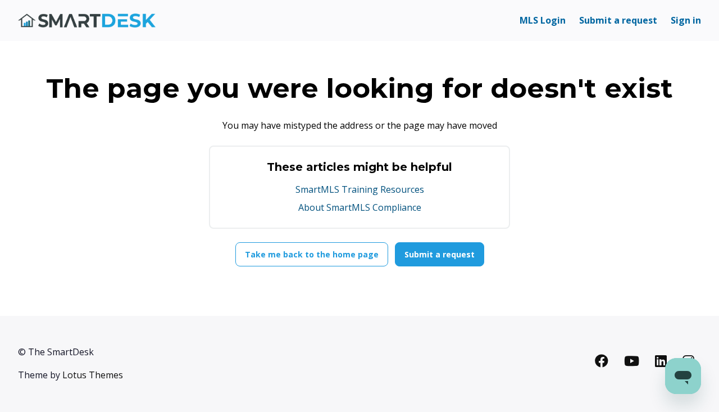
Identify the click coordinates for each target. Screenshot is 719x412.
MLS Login (543, 20)
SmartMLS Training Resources (359, 189)
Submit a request (618, 20)
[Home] (87, 20)
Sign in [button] (686, 20)
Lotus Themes (92, 375)
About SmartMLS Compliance (359, 207)
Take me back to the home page (312, 254)
